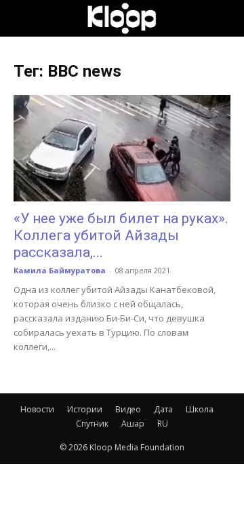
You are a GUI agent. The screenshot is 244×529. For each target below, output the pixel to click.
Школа (200, 409)
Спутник (92, 423)
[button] (23, 18)
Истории (84, 409)
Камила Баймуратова (60, 270)
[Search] (225, 18)
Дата (163, 409)
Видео (128, 409)
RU (162, 423)
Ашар (132, 423)
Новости (37, 409)
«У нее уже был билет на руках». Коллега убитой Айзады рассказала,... (121, 235)
